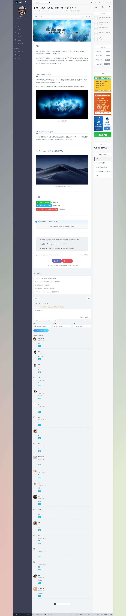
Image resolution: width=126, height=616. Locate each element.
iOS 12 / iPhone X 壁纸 (45, 206)
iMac (102, 147)
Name (35, 323)
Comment (49, 307)
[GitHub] (99, 2)
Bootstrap (76, 614)
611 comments (61, 11)
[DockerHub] (95, 2)
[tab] (96, 6)
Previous (37, 298)
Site (74, 323)
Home (37, 17)
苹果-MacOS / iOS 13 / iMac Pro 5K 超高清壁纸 (110, 22)
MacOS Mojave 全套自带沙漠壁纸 (48, 209)
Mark (36, 11)
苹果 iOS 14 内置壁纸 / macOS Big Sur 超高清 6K (47, 281)
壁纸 (106, 147)
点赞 (57, 261)
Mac (96, 147)
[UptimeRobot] (103, 2)
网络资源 (77, 11)
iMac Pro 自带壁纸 (44, 202)
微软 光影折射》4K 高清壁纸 (42, 285)
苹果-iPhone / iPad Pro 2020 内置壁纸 (45, 288)
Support (68, 261)
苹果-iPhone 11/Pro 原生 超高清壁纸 (108, 33)
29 (66, 604)
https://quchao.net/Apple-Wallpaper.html (58, 244)
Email (55, 323)
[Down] (91, 2)
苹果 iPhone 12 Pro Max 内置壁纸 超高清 (45, 278)
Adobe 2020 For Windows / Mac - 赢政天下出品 (47, 292)
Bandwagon (93, 614)
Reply (39, 345)
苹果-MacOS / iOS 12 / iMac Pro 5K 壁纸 (109, 27)
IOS (99, 147)
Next (88, 298)
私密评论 (84, 320)
